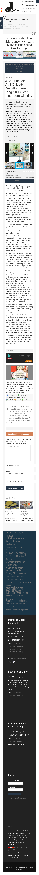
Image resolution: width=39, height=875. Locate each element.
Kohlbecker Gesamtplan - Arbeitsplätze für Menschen (25, 514)
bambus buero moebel (15, 544)
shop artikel (10, 596)
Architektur (9, 175)
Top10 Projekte (24, 509)
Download (29, 361)
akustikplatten (20, 533)
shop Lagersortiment (21, 595)
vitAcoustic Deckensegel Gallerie (9, 513)
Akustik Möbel (9, 509)
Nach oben (9, 422)
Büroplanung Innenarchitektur (16, 19)
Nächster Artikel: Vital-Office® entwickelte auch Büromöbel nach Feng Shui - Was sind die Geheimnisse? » (19, 418)
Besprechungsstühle (12, 550)
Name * (8, 463)
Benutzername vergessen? (18, 798)
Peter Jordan (18, 177)
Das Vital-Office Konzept (20, 356)
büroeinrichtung (18, 173)
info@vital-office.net (17, 692)
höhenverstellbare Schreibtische (15, 576)
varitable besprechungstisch (17, 610)
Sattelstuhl (9, 585)
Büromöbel (20, 556)
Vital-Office (12, 7)
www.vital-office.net (17, 695)
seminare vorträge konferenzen (17, 590)
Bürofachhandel (10, 556)
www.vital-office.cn (16, 741)
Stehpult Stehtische (18, 604)
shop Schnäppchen (16, 599)
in (5, 509)
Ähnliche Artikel (13, 137)
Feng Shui (7, 22)
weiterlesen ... (26, 137)
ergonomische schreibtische (14, 569)
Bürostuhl (9, 559)
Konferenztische (15, 582)
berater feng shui (14, 547)
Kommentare (12, 140)
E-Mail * (8, 471)
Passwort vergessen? (16, 797)
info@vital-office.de (30, 8)
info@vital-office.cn (16, 738)
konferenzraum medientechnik (14, 579)
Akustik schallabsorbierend (15, 537)
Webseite (22, 395)
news (28, 582)
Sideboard (9, 603)
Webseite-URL (11, 479)
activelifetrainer (11, 533)
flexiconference (23, 573)
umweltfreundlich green (12, 606)
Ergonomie (15, 175)
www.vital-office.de (16, 646)
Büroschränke (29, 556)
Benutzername (13, 780)
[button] (32, 145)
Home (5, 16)
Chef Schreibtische (15, 562)
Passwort (12, 787)
